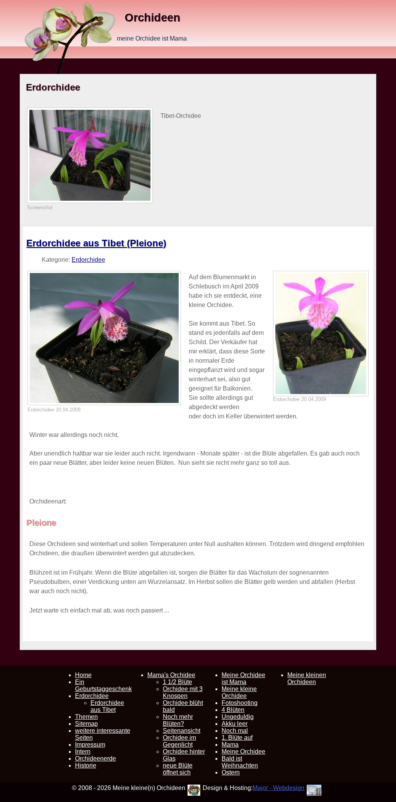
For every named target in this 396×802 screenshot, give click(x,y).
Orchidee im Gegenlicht (179, 741)
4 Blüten (233, 709)
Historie (85, 765)
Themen (86, 716)
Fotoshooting (240, 703)
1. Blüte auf (237, 737)
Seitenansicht (181, 730)
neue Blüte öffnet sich (178, 769)
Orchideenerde (95, 758)
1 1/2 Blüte (177, 682)
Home (83, 675)
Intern (82, 751)
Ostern (231, 772)
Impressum (90, 744)
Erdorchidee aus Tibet (107, 706)
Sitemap (86, 723)
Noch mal (235, 730)
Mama (230, 744)
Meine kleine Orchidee (239, 692)
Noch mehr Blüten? (178, 720)
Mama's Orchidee (171, 675)
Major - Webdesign (278, 788)
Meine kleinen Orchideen (306, 678)
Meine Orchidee (243, 751)
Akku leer (235, 723)
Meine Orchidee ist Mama (243, 678)
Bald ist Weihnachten (240, 762)
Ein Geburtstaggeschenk (103, 685)
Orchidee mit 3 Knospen (183, 692)
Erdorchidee (88, 259)
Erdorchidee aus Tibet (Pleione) (96, 243)
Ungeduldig (238, 716)
